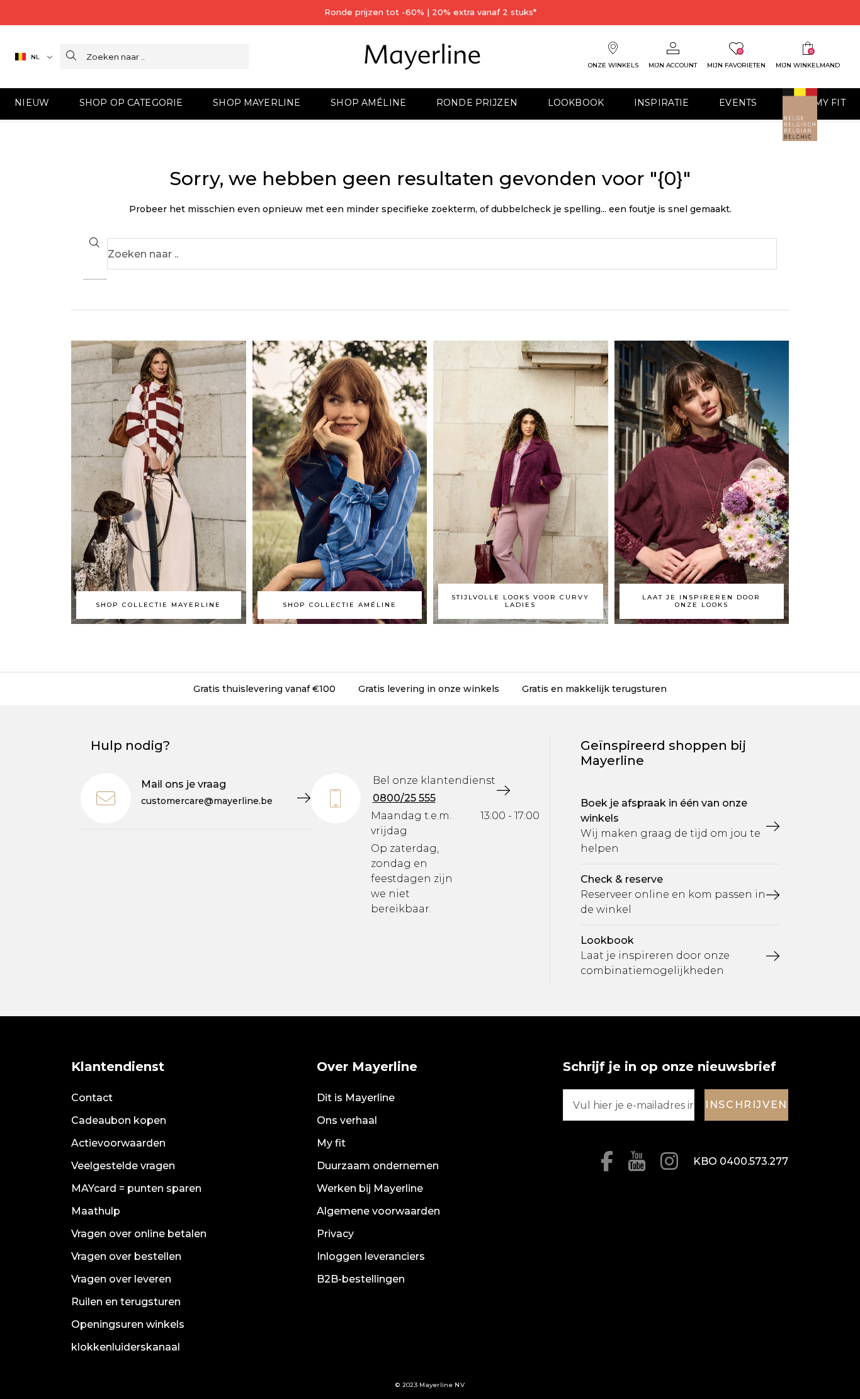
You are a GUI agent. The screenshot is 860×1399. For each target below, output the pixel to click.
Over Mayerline (367, 1066)
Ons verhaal (347, 1120)
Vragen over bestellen (126, 1256)
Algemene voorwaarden (378, 1211)
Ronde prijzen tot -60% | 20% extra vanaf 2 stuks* (430, 12)
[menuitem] (131, 104)
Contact (92, 1098)
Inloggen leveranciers (371, 1256)
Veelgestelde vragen (123, 1166)
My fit (331, 1143)
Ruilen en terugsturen (126, 1302)
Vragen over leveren (121, 1279)
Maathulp (95, 1211)
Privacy (335, 1234)
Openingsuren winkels (127, 1324)
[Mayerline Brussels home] (423, 56)
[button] (31, 104)
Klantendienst (117, 1066)
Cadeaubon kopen (118, 1120)
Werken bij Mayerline (370, 1188)
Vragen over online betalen (139, 1234)
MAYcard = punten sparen (136, 1188)
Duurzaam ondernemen (378, 1166)
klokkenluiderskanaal (125, 1347)
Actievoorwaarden (118, 1143)
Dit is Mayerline (356, 1098)
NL (35, 57)
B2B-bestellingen (361, 1279)
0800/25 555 (404, 798)
